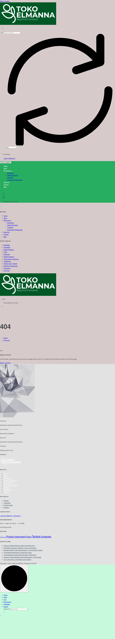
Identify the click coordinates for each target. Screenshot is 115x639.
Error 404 (7, 340)
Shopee (6, 501)
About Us (7, 182)
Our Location (8, 478)
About (5, 476)
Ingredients (7, 261)
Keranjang (10, 173)
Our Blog (6, 492)
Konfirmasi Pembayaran (15, 180)
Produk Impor (3, 537)
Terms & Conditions (10, 481)
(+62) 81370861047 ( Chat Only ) (10, 516)
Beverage (7, 245)
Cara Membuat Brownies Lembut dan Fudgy (18, 553)
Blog (5, 187)
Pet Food (6, 271)
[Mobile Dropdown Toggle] (12, 171)
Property (6, 508)
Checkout (10, 178)
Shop (5, 168)
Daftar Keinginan (12, 175)
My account (7, 171)
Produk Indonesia (15, 536)
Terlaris (36, 536)
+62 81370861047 (9, 158)
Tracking (6, 488)
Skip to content (4, 1)
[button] (0, 615)
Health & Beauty (9, 257)
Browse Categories (6, 162)
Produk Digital (8, 505)
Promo (28, 536)
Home (5, 166)
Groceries (7, 254)
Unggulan (46, 536)
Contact (6, 185)
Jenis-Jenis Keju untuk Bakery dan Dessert (17, 560)
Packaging (7, 268)
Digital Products (9, 250)
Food (5, 252)
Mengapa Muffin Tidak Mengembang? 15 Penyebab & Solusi (23, 550)
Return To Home (5, 363)
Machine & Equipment (11, 266)
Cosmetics (7, 247)
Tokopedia (7, 503)
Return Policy (8, 490)
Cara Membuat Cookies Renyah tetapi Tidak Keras (20, 555)
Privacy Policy (8, 483)
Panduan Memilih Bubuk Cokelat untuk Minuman (19, 546)
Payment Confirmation (11, 485)
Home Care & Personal (11, 259)
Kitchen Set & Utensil (10, 264)
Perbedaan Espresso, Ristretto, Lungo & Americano (20, 548)
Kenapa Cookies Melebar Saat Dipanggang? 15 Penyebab (22, 557)
